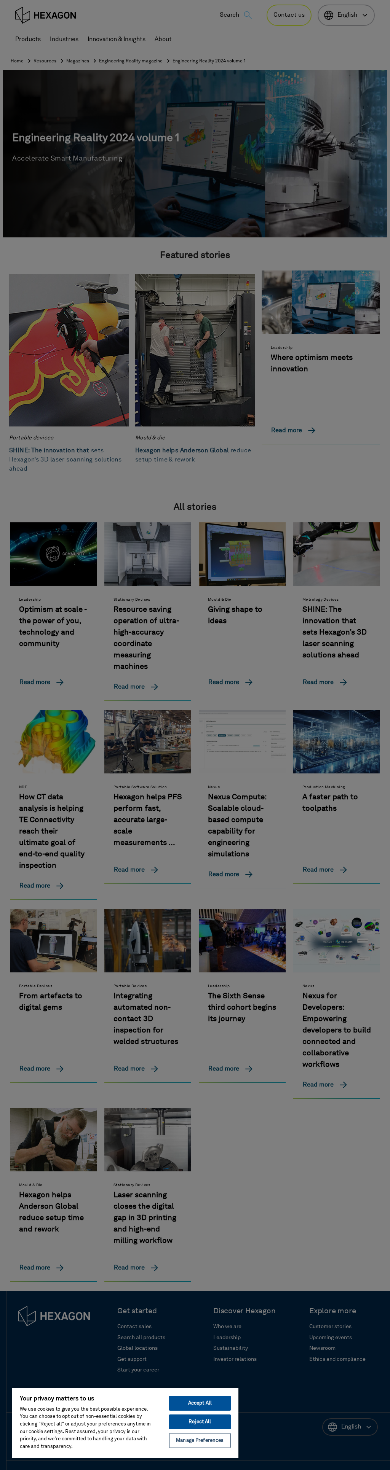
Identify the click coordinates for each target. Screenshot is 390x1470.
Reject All (200, 1421)
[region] (125, 1422)
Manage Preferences (200, 1440)
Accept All (200, 1403)
